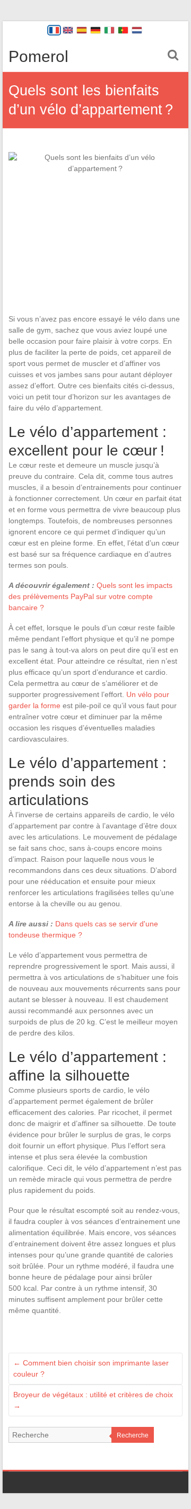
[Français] (54, 30)
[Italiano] (109, 30)
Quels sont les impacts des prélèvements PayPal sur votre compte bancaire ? (90, 596)
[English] (68, 30)
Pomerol (38, 56)
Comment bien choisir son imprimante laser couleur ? (91, 1368)
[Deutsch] (95, 30)
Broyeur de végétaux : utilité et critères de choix (93, 1400)
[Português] (123, 30)
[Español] (81, 30)
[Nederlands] (137, 30)
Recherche (133, 1435)
